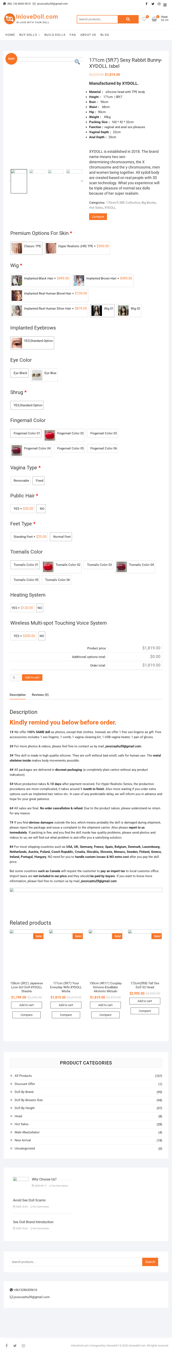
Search (128, 19)
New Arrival (23, 1140)
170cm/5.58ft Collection (123, 203)
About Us (88, 34)
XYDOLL (110, 208)
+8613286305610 (25, 1290)
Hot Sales (96, 208)
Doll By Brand (24, 1092)
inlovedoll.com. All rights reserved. (149, 1345)
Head (18, 1116)
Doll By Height (25, 1108)
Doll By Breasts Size (29, 1100)
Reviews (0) (40, 695)
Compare (98, 216)
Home (10, 34)
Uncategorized (25, 1148)
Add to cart (32, 677)
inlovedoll (111, 1345)
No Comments (60, 1185)
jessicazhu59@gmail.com (52, 3)
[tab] (18, 695)
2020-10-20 (21, 1206)
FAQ (73, 34)
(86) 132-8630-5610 (19, 3)
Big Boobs (149, 203)
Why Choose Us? (44, 1179)
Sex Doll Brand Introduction (33, 1222)
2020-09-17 (40, 1185)
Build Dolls (54, 34)
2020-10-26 (21, 1228)
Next (82, 180)
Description (18, 695)
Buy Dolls (28, 34)
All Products (23, 1076)
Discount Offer (25, 1084)
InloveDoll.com (37, 16)
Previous (10, 180)
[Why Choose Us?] (21, 1179)
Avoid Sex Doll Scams (29, 1200)
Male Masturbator (27, 1132)
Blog (104, 34)
